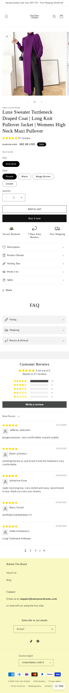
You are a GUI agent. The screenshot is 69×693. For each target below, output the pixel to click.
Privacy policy (55, 681)
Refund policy (39, 681)
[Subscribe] (52, 629)
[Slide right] (41, 101)
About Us (11, 573)
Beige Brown (43, 176)
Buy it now (34, 218)
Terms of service (18, 686)
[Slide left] (27, 101)
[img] (9, 425)
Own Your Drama (22, 681)
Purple (9, 176)
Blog (8, 580)
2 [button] (30, 550)
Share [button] (9, 290)
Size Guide (7, 152)
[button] (6, 16)
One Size (11, 164)
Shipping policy (35, 686)
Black (25, 176)
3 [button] (35, 550)
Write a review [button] (34, 404)
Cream (9, 184)
